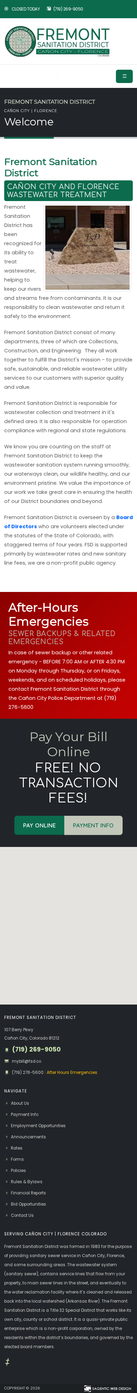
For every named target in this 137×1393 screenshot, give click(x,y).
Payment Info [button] (93, 825)
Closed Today (25, 9)
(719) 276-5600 (28, 1072)
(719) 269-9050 (68, 9)
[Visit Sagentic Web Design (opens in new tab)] (107, 1388)
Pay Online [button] (39, 825)
